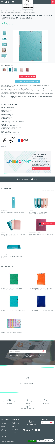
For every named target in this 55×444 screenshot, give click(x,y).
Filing (2, 422)
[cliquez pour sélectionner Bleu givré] (15, 69)
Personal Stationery (5, 430)
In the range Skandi (6, 188)
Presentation (4, 426)
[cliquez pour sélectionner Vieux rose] (27, 69)
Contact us (14, 436)
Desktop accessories (6, 425)
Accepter (32, 440)
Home (2, 10)
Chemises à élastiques (18, 10)
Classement (8, 10)
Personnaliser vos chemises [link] (41, 168)
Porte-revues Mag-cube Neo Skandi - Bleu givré (12, 212)
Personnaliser (49, 440)
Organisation (4, 423)
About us (14, 422)
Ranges (3, 435)
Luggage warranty (16, 432)
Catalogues (3, 436)
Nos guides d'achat (16, 430)
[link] (2, 2)
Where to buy (15, 423)
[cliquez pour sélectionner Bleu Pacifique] (10, 69)
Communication (16, 429)
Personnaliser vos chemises (27, 76)
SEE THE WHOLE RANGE (48, 190)
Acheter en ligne (47, 223)
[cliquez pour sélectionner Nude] (21, 69)
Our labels (14, 427)
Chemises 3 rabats (29, 10)
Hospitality (3, 432)
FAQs (13, 435)
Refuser (40, 440)
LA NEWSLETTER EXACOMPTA (27, 347)
